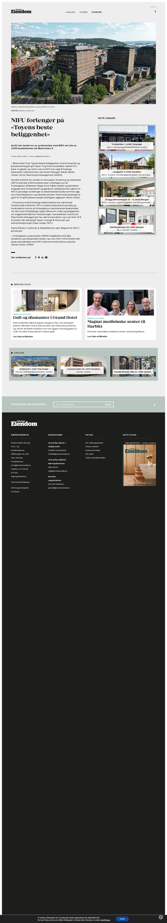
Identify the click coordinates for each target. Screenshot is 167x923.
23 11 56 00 (24, 469)
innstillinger (105, 920)
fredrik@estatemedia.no (59, 454)
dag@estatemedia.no (42, 156)
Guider (83, 12)
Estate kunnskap (92, 450)
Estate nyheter (92, 446)
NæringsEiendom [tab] (132, 443)
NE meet (89, 454)
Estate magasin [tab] (149, 443)
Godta (122, 919)
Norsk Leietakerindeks (95, 458)
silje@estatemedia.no (57, 471)
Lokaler (70, 12)
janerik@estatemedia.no (59, 488)
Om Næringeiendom (94, 443)
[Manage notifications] (161, 917)
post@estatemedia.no (21, 465)
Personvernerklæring (20, 482)
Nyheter (97, 12)
